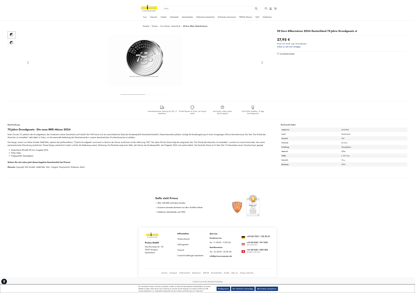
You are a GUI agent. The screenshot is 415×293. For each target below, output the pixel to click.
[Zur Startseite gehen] (149, 8)
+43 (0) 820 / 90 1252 (257, 242)
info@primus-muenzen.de (221, 256)
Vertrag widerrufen (246, 273)
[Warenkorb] (276, 8)
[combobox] (208, 8)
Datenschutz (196, 273)
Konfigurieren (223, 288)
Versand (180, 250)
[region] (141, 63)
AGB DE (206, 273)
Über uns (234, 273)
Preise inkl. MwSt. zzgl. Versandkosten (292, 43)
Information (183, 233)
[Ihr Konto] (270, 8)
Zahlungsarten (183, 244)
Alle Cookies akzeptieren (267, 288)
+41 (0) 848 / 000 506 (257, 250)
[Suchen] (256, 8)
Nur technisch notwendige (242, 288)
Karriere (164, 273)
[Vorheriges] (28, 63)
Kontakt (226, 273)
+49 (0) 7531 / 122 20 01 (258, 236)
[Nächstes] (262, 63)
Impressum (173, 273)
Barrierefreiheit (216, 273)
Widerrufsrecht (183, 239)
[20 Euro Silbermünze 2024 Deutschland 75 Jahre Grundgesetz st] (145, 60)
